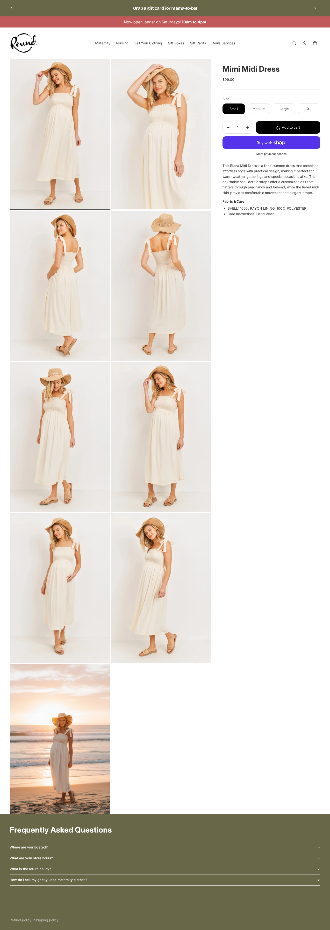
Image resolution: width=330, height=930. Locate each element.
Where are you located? (29, 847)
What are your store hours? (31, 858)
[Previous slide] (11, 8)
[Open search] (294, 43)
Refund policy (20, 920)
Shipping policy (46, 920)
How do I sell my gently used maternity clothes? (48, 880)
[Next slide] (315, 8)
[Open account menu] (304, 43)
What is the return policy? (30, 869)
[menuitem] (102, 43)
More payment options (271, 154)
